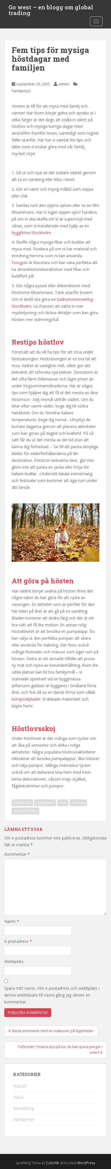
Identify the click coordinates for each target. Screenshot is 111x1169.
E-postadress (18, 941)
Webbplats (14, 961)
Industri (20, 1086)
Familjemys (21, 90)
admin (63, 84)
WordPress (86, 1162)
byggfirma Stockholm (31, 232)
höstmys (78, 802)
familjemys (22, 802)
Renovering (23, 1108)
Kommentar (17, 854)
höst (62, 802)
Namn (11, 921)
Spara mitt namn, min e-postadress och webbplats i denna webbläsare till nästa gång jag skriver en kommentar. (51, 995)
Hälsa (18, 1097)
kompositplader (26, 699)
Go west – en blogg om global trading (51, 8)
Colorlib (52, 1162)
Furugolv (20, 262)
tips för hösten (25, 810)
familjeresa (45, 802)
